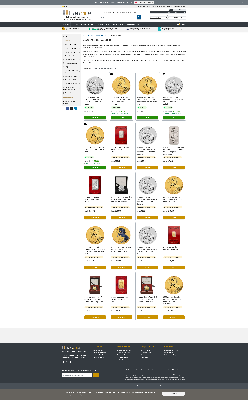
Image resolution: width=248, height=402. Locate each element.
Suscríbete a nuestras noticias (70, 103)
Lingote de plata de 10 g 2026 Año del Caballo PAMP (120, 149)
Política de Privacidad (152, 386)
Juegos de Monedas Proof (70, 71)
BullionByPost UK (98, 357)
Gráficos (133, 24)
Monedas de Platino (71, 80)
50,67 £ (176, 18)
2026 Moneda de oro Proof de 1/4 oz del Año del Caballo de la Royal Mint (94, 299)
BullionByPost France (99, 355)
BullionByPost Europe (99, 352)
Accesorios (68, 93)
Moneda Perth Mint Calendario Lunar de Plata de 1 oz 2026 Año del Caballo (94, 100)
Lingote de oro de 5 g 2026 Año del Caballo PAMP (173, 248)
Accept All (174, 393)
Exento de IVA (88, 24)
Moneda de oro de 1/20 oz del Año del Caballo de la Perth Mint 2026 (173, 199)
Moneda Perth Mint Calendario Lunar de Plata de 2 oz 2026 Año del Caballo (147, 200)
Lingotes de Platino (71, 76)
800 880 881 (66, 351)
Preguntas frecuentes (158, 6)
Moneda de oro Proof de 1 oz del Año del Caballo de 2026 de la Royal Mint (147, 299)
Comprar (66, 24)
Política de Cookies (141, 386)
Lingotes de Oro (70, 52)
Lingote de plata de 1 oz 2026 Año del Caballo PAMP (93, 199)
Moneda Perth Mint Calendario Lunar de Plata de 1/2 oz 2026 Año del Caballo (147, 150)
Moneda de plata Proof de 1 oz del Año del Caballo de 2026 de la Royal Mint (121, 199)
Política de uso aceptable (179, 386)
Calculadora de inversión (171, 350)
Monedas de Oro (70, 56)
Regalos (90, 35)
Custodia (75, 24)
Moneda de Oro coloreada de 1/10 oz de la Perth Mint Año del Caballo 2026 (121, 249)
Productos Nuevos (71, 48)
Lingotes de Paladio (71, 83)
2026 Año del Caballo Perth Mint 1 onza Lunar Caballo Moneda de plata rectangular (173, 150)
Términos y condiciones (165, 386)
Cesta (182, 24)
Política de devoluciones (124, 360)
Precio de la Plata (155, 18)
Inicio (84, 35)
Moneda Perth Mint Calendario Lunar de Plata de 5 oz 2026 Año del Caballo (147, 250)
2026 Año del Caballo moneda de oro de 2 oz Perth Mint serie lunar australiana (172, 300)
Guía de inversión (103, 24)
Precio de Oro (168, 352)
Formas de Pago (122, 355)
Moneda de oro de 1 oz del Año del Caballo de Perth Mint (94, 149)
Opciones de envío (123, 357)
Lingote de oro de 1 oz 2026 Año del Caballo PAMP (119, 299)
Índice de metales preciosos (172, 355)
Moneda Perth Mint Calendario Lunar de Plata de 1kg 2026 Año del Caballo (173, 100)
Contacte (143, 6)
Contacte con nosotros (124, 350)
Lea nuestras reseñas (100, 360)
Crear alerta (183, 20)
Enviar (96, 375)
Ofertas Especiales (71, 45)
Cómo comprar (145, 350)
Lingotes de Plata (70, 59)
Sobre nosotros (98, 350)
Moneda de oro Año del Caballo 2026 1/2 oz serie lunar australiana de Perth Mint (147, 100)
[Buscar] (139, 17)
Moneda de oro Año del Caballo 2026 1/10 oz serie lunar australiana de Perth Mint (94, 250)
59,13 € (168, 18)
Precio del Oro (154, 15)
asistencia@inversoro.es (79, 351)
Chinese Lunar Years (100, 35)
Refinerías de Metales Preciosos (69, 88)
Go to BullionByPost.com (145, 2)
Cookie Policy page (147, 392)
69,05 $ (183, 18)
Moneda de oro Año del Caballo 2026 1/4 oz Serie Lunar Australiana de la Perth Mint (121, 100)
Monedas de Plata (71, 63)
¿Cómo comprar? (118, 24)
